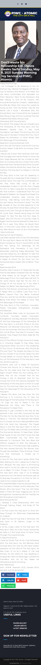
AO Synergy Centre (25, 663)
